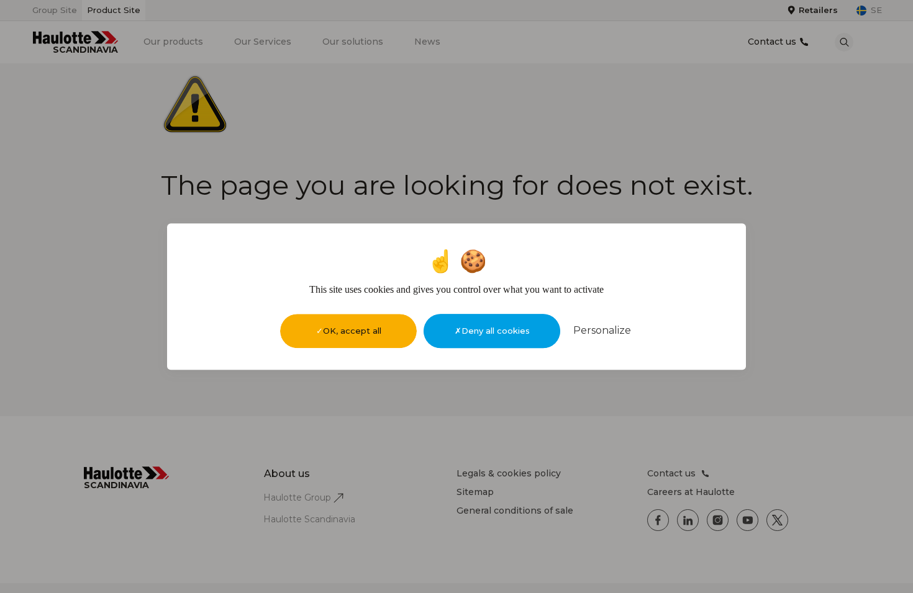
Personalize (602, 330)
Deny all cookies (495, 331)
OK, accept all (352, 331)
